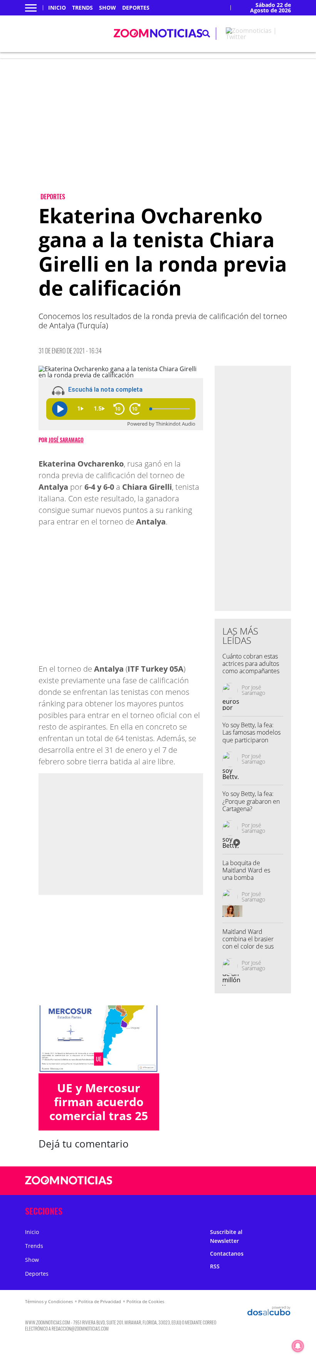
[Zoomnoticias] (69, 1186)
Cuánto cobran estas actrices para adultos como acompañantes (250, 663)
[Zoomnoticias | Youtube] (277, 1181)
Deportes (136, 7)
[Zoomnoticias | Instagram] (262, 1181)
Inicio (57, 7)
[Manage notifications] (298, 1346)
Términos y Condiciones (49, 1301)
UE (98, 1059)
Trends (82, 7)
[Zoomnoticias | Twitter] (258, 36)
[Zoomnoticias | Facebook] (232, 1181)
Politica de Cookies (145, 1301)
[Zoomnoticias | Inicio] (282, 1209)
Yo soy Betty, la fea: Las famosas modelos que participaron (251, 732)
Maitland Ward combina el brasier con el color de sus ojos (248, 942)
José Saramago (66, 440)
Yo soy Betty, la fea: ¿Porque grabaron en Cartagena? (251, 801)
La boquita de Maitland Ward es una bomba (246, 870)
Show (107, 7)
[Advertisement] (165, 132)
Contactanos (227, 1253)
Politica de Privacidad (99, 1301)
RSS (215, 1266)
